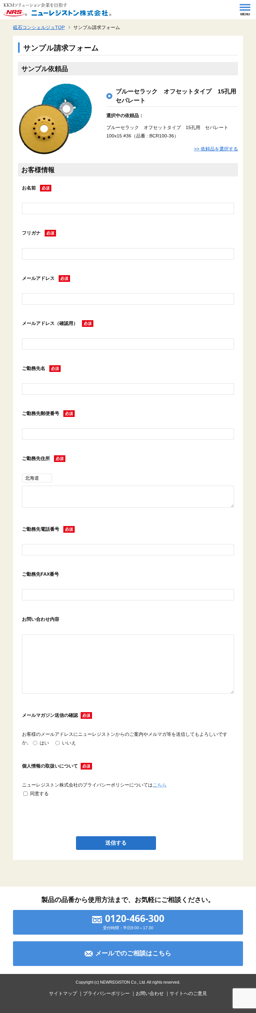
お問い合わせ (150, 993)
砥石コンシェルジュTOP (39, 27)
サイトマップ (63, 993)
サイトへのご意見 (188, 993)
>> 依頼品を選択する (216, 148)
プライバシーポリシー (106, 993)
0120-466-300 (134, 918)
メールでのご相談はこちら (133, 953)
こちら (160, 785)
